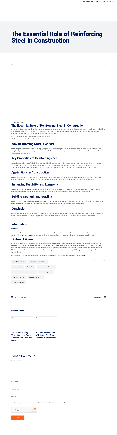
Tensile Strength (18, 282)
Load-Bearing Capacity (46, 267)
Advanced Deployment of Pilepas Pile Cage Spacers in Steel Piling (46, 335)
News (13, 330)
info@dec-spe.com (22, 1)
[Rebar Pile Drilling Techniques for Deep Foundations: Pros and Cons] (22, 322)
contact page (26, 235)
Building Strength (19, 261)
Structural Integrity (35, 277)
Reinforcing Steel (46, 272)
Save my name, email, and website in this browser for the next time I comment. (39, 403)
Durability (30, 267)
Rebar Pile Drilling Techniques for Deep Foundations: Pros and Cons (21, 336)
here (83, 255)
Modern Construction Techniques (24, 272)
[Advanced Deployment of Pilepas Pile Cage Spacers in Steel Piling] (46, 322)
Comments (102, 260)
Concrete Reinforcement (38, 261)
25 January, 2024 (17, 122)
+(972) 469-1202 (9, 1)
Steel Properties (18, 277)
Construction (17, 267)
